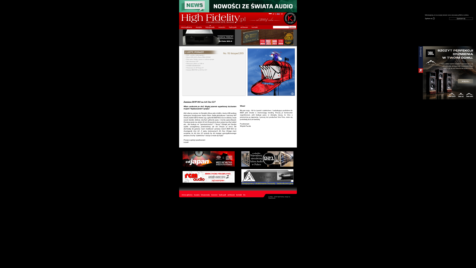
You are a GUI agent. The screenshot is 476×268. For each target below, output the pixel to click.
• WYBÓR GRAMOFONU (193, 65)
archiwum (244, 27)
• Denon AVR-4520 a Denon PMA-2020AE (198, 57)
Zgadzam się (429, 18)
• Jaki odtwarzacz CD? (192, 61)
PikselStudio (271, 198)
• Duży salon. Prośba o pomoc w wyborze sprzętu (200, 59)
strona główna (186, 27)
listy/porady (210, 27)
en (282, 14)
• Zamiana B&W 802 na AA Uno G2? (196, 70)
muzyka (199, 27)
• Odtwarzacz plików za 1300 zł (195, 63)
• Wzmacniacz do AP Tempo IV (195, 67)
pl (273, 14)
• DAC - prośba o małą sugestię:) (195, 55)
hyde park (233, 27)
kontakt (255, 27)
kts (244, 195)
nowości (222, 27)
